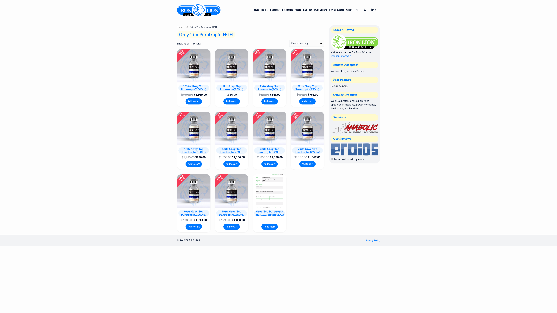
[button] (364, 10)
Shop (256, 9)
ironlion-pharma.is (341, 56)
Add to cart (194, 101)
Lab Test (307, 9)
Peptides (274, 9)
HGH (263, 9)
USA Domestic (336, 9)
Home (180, 27)
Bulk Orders (320, 9)
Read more (269, 226)
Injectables (287, 9)
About (349, 9)
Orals (298, 9)
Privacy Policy (373, 240)
